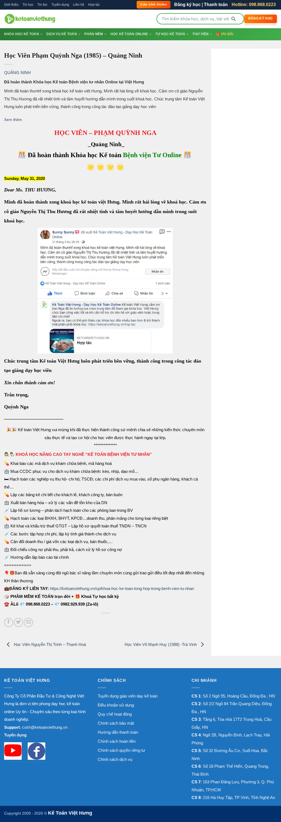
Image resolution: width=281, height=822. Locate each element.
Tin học (28, 5)
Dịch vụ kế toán (61, 34)
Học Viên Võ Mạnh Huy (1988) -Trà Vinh (161, 644)
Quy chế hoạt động (115, 714)
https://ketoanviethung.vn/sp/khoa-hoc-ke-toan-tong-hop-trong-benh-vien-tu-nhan (122, 588)
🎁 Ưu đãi (225, 34)
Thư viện (200, 34)
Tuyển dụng (60, 5)
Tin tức (42, 5)
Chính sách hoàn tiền (117, 741)
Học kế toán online (129, 34)
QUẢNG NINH (17, 72)
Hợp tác (94, 5)
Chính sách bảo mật (116, 723)
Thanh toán (216, 4)
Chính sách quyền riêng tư (121, 750)
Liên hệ (78, 5)
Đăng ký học (187, 4)
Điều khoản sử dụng (116, 705)
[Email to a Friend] (28, 622)
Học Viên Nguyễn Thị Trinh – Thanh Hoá (49, 644)
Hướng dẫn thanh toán (118, 732)
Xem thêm (13, 120)
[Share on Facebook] (8, 622)
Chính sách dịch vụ (115, 759)
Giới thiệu (11, 5)
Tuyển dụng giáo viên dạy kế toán (128, 696)
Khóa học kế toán (21, 34)
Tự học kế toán (170, 34)
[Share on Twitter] (18, 622)
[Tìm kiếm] (233, 19)
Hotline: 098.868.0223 (254, 4)
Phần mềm (93, 34)
